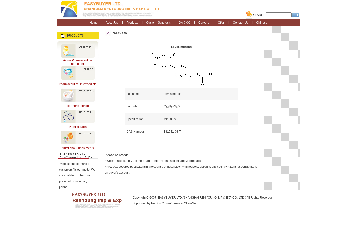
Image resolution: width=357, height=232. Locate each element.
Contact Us (240, 22)
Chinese (261, 22)
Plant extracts (78, 127)
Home (94, 22)
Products (132, 22)
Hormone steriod (78, 106)
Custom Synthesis (158, 22)
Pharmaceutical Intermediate (78, 84)
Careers (203, 22)
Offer (221, 22)
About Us (112, 22)
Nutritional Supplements (78, 148)
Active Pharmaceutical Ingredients (78, 62)
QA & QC (184, 22)
